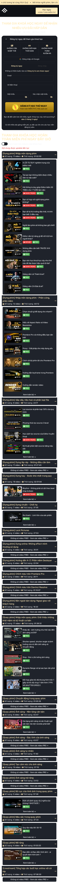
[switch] (5, 143)
